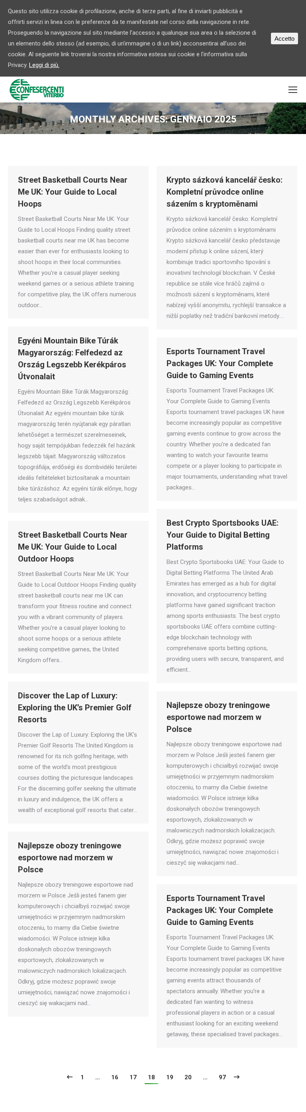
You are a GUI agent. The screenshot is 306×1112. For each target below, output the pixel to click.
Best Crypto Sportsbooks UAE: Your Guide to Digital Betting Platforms (223, 535)
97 (222, 1077)
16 (114, 1077)
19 (169, 1077)
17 (133, 1077)
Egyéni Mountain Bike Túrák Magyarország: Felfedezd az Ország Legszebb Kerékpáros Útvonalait (72, 358)
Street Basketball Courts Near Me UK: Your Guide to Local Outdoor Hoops (73, 547)
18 (151, 1077)
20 (188, 1077)
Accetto (284, 38)
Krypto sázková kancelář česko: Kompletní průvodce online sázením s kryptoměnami (224, 192)
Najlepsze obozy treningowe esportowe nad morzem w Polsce (218, 717)
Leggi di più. (44, 65)
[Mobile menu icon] (293, 90)
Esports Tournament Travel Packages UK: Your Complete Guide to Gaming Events (220, 363)
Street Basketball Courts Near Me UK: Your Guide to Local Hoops (73, 192)
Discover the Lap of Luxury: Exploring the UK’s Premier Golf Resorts (74, 707)
